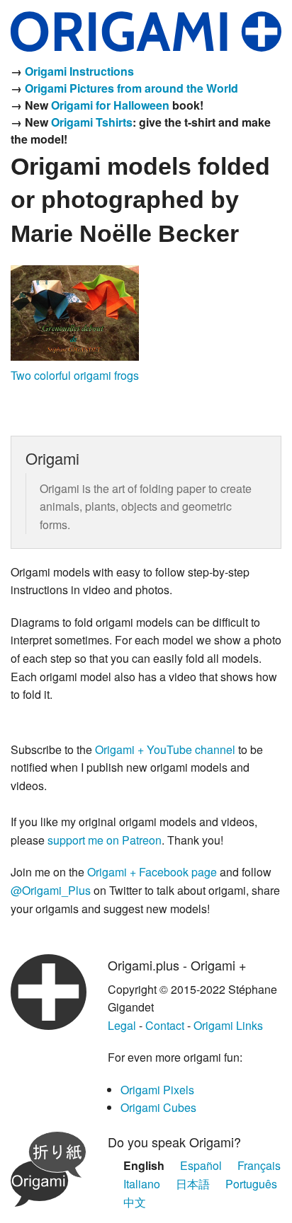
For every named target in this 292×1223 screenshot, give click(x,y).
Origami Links (228, 1025)
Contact (164, 1025)
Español (201, 1165)
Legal (122, 1025)
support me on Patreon (104, 840)
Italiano (141, 1184)
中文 (134, 1202)
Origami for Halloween (110, 105)
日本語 (193, 1184)
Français (259, 1165)
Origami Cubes (158, 1107)
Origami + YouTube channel (165, 749)
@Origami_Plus (51, 890)
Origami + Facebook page (152, 872)
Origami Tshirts (92, 122)
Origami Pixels (157, 1090)
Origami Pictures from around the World (131, 88)
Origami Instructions (79, 71)
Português (251, 1184)
